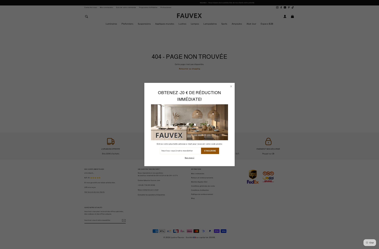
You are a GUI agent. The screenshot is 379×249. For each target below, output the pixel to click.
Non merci (189, 158)
